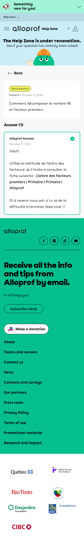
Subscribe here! (23, 309)
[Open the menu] (6, 29)
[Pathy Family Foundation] (62, 473)
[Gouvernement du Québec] (22, 473)
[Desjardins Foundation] (22, 509)
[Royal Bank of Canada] (62, 509)
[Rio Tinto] (22, 493)
